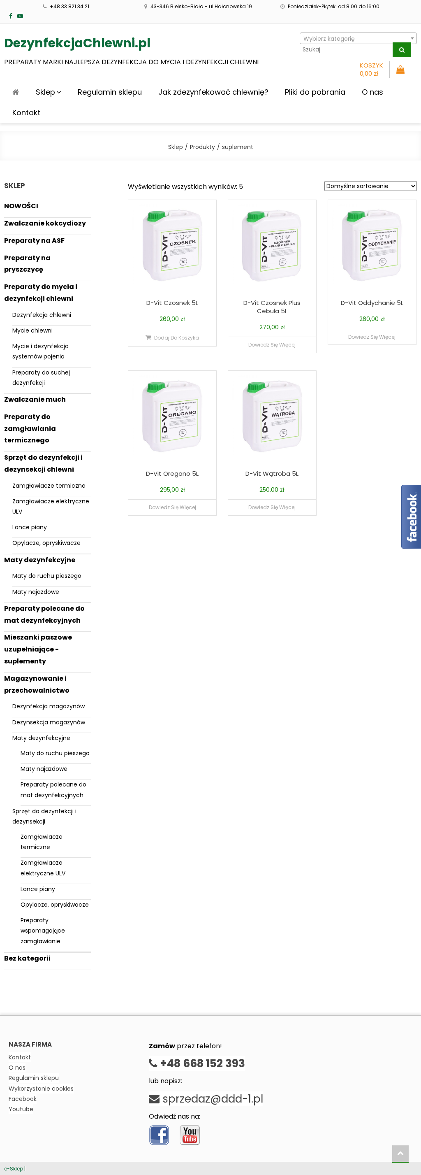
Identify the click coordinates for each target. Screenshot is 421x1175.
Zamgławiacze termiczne (49, 486)
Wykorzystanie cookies (41, 1088)
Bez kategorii (27, 958)
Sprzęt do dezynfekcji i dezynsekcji (44, 816)
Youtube (21, 1109)
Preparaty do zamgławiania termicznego (30, 428)
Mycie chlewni (32, 330)
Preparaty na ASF (34, 240)
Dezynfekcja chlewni (41, 315)
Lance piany (29, 527)
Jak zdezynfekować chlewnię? (213, 92)
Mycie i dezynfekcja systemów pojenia (40, 351)
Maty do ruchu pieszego (46, 576)
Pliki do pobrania (315, 92)
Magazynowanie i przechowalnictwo (36, 684)
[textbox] (358, 38)
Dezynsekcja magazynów (48, 722)
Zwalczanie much (35, 399)
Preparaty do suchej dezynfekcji (41, 377)
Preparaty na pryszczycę (27, 264)
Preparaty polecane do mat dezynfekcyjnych (44, 614)
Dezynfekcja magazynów (48, 706)
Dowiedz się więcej (272, 344)
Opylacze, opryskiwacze (46, 543)
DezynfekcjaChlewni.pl (77, 43)
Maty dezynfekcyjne (39, 560)
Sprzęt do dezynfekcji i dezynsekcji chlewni (43, 463)
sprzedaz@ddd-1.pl (211, 1098)
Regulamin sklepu (110, 92)
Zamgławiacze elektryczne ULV (50, 506)
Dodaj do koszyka (176, 337)
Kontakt (26, 112)
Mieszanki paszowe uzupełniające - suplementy (38, 649)
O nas (372, 92)
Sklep (45, 92)
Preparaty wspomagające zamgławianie (43, 930)
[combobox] (358, 38)
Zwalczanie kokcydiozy (45, 223)
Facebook (23, 1099)
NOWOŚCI (21, 206)
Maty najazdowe (35, 592)
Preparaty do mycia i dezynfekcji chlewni (40, 292)
